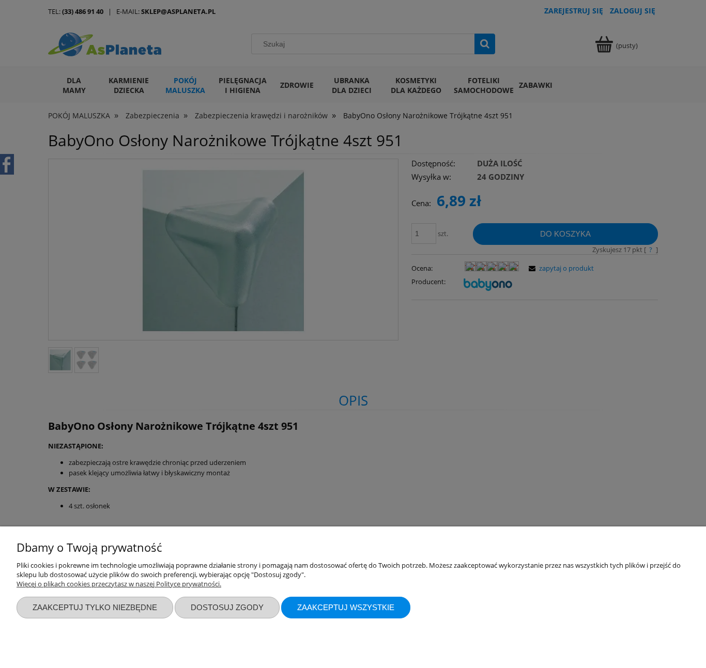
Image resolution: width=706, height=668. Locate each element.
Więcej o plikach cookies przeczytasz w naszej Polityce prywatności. (119, 583)
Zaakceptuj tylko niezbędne (95, 607)
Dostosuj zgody (227, 607)
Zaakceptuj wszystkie (345, 607)
